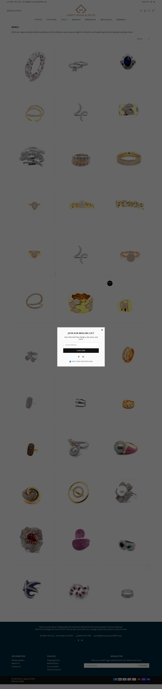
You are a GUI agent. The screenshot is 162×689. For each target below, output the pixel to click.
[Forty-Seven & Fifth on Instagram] (83, 356)
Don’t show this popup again (82, 361)
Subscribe (81, 350)
